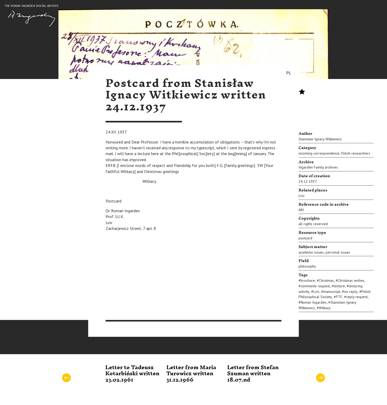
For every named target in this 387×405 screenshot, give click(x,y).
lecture (339, 286)
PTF (339, 296)
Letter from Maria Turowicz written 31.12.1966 (191, 373)
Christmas (326, 280)
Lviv (302, 195)
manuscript (331, 291)
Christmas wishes (351, 280)
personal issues (338, 252)
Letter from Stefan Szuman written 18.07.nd (253, 373)
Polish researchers (355, 153)
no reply (351, 291)
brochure (308, 280)
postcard (305, 238)
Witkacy (325, 307)
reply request (357, 296)
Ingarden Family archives (318, 167)
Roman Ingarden (313, 302)
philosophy (307, 266)
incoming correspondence (319, 153)
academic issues (311, 252)
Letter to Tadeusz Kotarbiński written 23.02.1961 (132, 373)
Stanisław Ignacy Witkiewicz (320, 139)
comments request (315, 286)
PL (288, 73)
